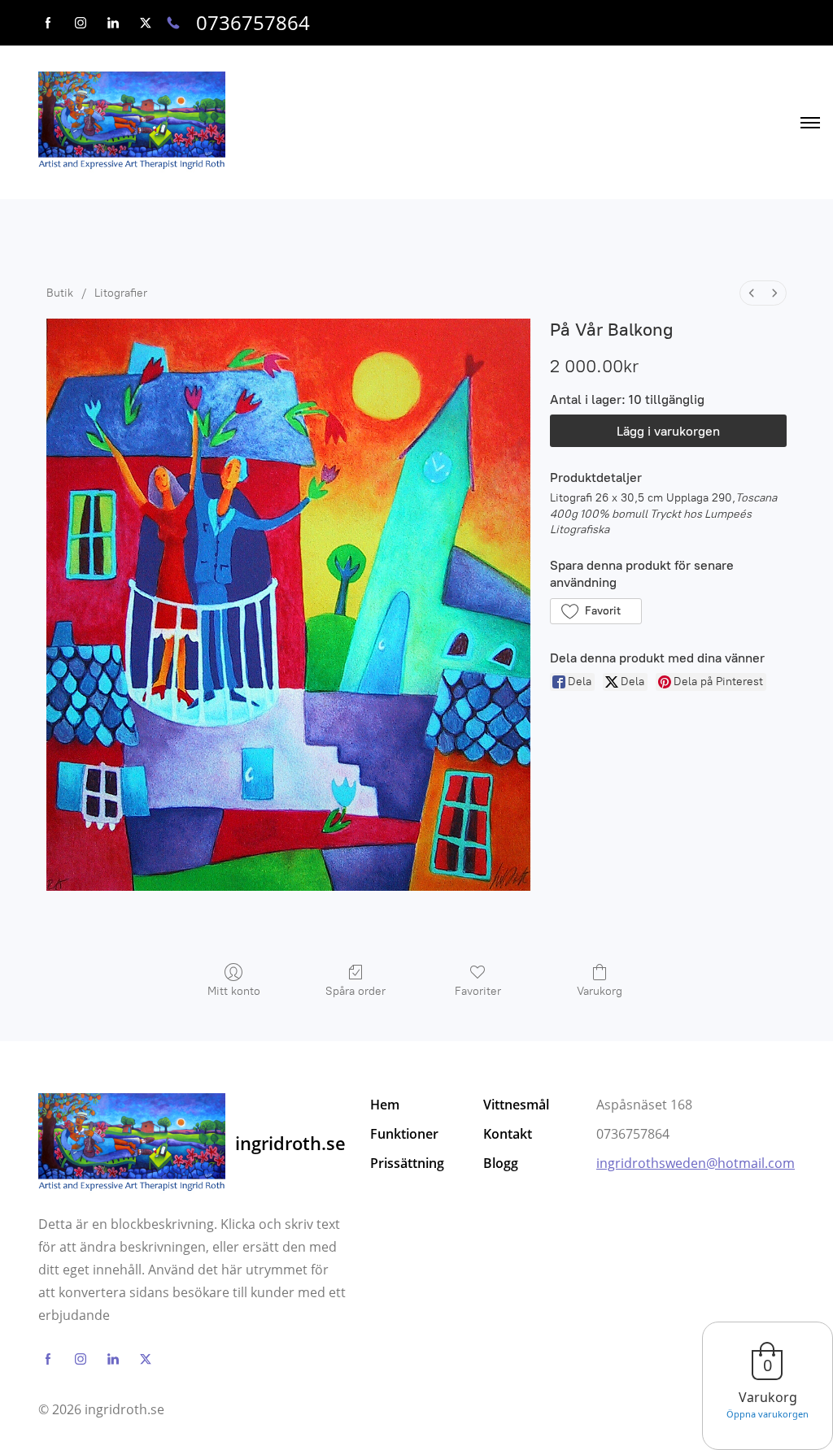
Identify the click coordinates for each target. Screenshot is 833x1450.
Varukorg (599, 991)
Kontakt (507, 1134)
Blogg (500, 1163)
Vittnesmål (516, 1105)
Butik (59, 293)
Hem (384, 1105)
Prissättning (407, 1163)
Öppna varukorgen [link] (767, 1414)
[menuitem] (751, 293)
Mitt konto (233, 991)
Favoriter (478, 991)
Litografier (120, 293)
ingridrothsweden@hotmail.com (695, 1163)
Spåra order (355, 991)
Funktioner (404, 1134)
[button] (596, 611)
